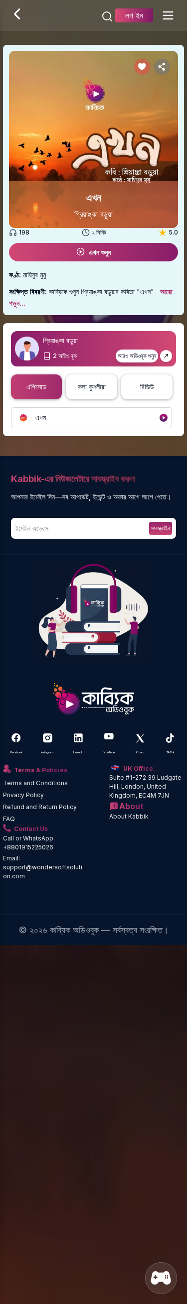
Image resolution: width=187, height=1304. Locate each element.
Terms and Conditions (35, 783)
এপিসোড (36, 386)
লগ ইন (134, 15)
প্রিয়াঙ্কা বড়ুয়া (93, 214)
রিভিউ (147, 386)
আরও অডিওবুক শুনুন (137, 355)
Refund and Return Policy (40, 807)
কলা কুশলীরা (92, 386)
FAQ (9, 819)
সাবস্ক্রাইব (160, 528)
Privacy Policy (23, 795)
